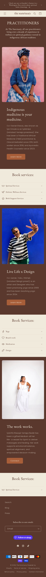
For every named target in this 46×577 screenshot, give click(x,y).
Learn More (16, 156)
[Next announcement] (41, 5)
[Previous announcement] (4, 5)
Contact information (36, 572)
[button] (5, 13)
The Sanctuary (22, 565)
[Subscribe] (38, 529)
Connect (14, 460)
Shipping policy (34, 568)
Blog (7, 508)
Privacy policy (22, 572)
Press (7, 513)
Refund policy (9, 572)
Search (8, 502)
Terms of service (20, 568)
